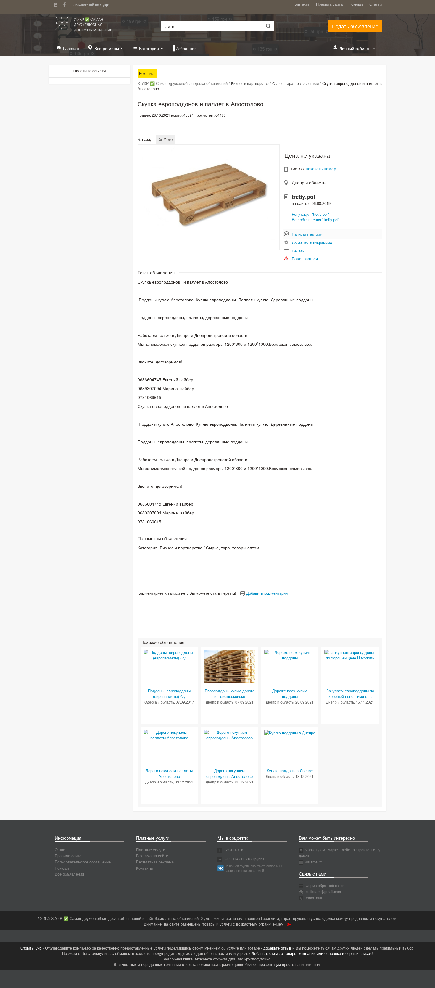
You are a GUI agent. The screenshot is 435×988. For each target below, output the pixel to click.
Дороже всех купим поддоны (289, 693)
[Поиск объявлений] (266, 26)
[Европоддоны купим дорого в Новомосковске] (229, 666)
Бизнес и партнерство (250, 83)
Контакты (302, 4)
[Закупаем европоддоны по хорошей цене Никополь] (350, 654)
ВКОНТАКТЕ (234, 858)
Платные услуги (150, 849)
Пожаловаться (305, 258)
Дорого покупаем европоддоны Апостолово (229, 773)
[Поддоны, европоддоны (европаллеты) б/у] (169, 654)
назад (146, 139)
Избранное (186, 48)
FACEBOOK (233, 849)
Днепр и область (309, 182)
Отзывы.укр (30, 948)
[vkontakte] (57, 4)
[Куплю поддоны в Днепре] (289, 732)
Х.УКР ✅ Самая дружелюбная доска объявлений (93, 24)
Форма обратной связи (324, 885)
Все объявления (69, 874)
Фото (167, 139)
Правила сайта (329, 4)
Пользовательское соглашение (83, 862)
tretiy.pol (303, 197)
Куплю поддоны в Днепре (290, 770)
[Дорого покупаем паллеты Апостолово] (169, 734)
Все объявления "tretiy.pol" (316, 219)
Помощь (356, 4)
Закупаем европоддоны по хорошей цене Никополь (350, 693)
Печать (298, 251)
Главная (71, 48)
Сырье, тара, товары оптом (295, 83)
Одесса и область (159, 701)
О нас (60, 849)
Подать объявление (355, 26)
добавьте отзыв (277, 948)
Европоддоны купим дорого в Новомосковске (229, 693)
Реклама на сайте (152, 855)
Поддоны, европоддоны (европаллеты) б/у (169, 693)
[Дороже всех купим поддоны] (290, 654)
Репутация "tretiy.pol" (310, 214)
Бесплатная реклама (155, 862)
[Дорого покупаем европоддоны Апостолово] (229, 734)
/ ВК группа (255, 858)
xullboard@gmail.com (323, 891)
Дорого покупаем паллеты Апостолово (169, 773)
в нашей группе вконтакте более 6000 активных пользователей (254, 868)
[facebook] (66, 4)
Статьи (375, 4)
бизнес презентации (263, 964)
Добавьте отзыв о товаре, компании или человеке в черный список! (312, 953)
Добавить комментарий (266, 593)
